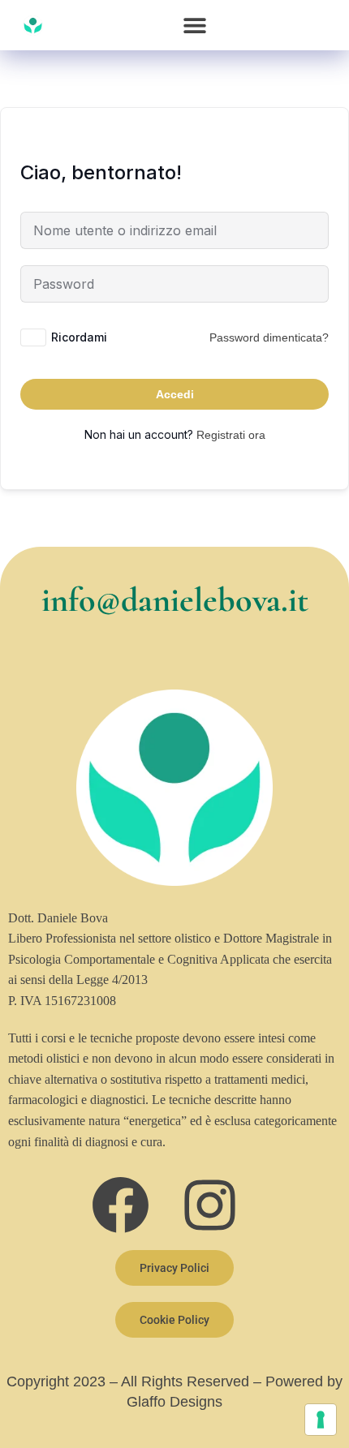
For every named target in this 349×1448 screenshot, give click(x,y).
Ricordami (79, 337)
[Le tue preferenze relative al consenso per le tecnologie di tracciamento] (320, 1419)
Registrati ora (230, 434)
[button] (195, 25)
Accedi (175, 394)
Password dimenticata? (269, 337)
